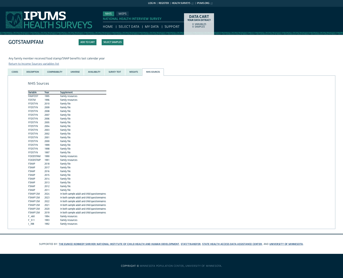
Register (164, 3)
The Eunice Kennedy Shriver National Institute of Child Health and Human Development (119, 244)
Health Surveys (181, 3)
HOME (108, 27)
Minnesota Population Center (162, 266)
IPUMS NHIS (8, 8)
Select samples (112, 42)
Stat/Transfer (191, 244)
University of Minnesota (286, 244)
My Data (152, 27)
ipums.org (203, 3)
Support (172, 27)
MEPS (122, 14)
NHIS (108, 14)
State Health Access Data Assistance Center (232, 244)
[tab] (15, 72)
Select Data (129, 27)
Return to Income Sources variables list (34, 64)
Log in (152, 3)
